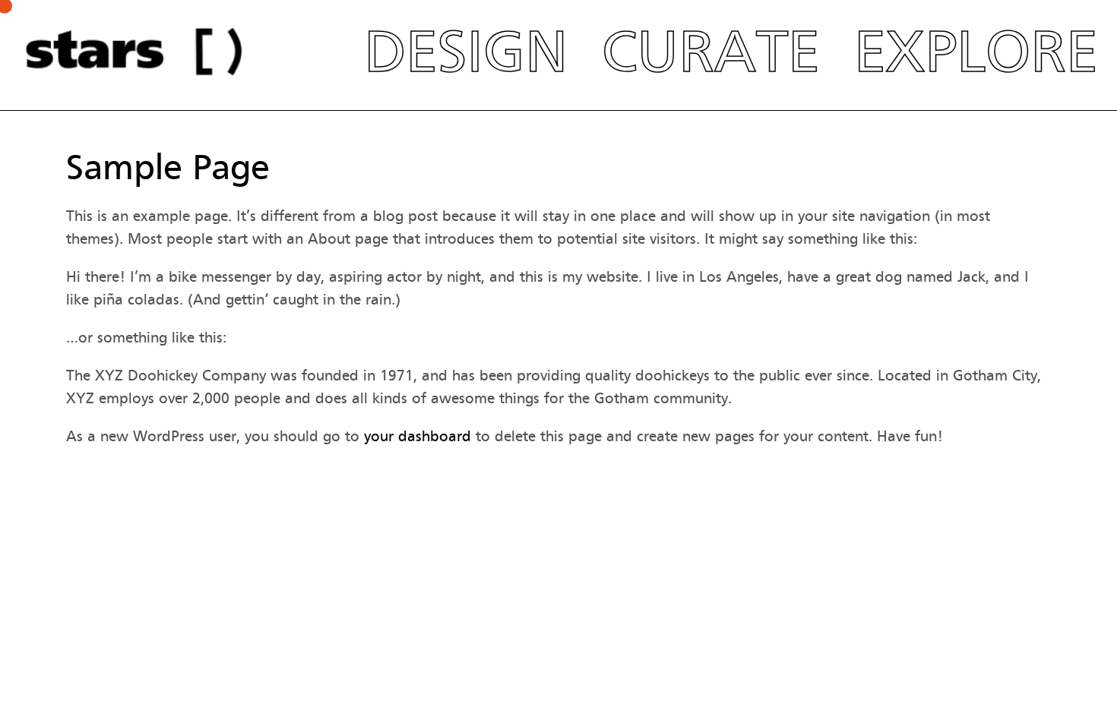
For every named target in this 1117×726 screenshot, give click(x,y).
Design (466, 51)
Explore (976, 51)
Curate (711, 51)
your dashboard (417, 436)
